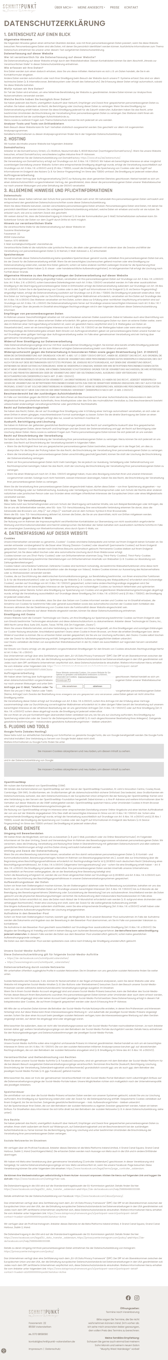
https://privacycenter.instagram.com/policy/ (102, 1237)
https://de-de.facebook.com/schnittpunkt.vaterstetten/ (38, 958)
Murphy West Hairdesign (115, 1349)
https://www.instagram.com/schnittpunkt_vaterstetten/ (38, 962)
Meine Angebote (90, 7)
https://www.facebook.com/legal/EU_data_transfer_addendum (40, 1189)
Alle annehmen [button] (69, 686)
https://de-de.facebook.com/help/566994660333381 (110, 1189)
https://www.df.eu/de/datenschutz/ (100, 157)
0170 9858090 (40, 1334)
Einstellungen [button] (63, 680)
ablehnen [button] (97, 686)
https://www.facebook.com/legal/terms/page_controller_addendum (105, 1168)
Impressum (35, 1349)
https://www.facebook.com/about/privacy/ (99, 1196)
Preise (114, 7)
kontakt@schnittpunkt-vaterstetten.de (52, 1341)
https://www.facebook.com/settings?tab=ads (39, 1178)
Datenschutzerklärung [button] (87, 677)
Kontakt (131, 7)
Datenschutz (52, 1349)
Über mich (63, 7)
